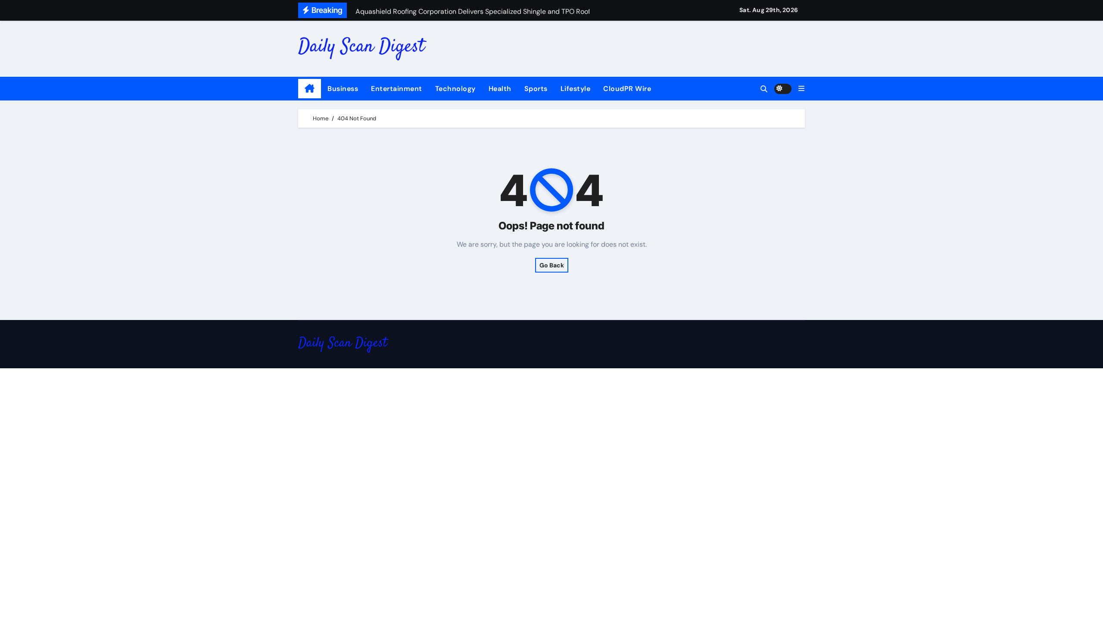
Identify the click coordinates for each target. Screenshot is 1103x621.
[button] (801, 89)
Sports (536, 88)
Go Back (551, 265)
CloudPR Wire (627, 88)
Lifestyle (576, 88)
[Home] (309, 89)
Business (342, 88)
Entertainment (396, 88)
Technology (455, 88)
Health (500, 88)
